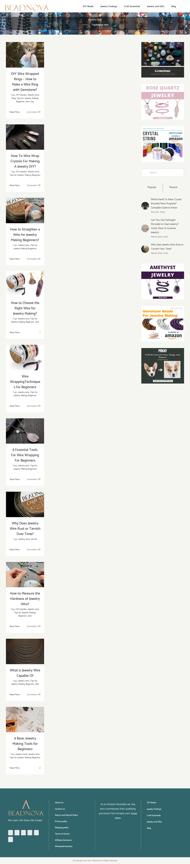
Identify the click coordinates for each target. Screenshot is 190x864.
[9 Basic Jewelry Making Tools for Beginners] (25, 719)
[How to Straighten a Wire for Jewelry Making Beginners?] (25, 210)
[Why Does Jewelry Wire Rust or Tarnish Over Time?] (25, 504)
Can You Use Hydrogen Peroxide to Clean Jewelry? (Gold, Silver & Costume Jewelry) (165, 226)
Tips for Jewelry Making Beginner (25, 175)
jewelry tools (21, 754)
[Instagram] (17, 832)
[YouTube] (36, 832)
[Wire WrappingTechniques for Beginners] (25, 357)
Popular (152, 187)
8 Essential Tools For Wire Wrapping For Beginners (25, 455)
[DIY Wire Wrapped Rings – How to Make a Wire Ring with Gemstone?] (25, 55)
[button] (181, 6)
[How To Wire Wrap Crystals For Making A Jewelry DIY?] (25, 137)
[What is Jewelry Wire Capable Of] (25, 651)
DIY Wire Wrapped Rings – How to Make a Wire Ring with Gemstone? (25, 82)
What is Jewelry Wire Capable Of (25, 673)
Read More (15, 112)
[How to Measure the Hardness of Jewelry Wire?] (25, 574)
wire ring (30, 101)
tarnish (34, 539)
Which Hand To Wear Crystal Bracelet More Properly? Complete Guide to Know (166, 203)
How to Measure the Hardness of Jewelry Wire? (25, 599)
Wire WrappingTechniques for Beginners (25, 382)
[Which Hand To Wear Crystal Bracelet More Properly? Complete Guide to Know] (145, 204)
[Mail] (10, 839)
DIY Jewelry (21, 95)
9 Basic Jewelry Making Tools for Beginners (25, 744)
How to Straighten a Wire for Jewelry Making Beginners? (25, 235)
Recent (173, 187)
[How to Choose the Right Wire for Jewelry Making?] (25, 284)
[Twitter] (29, 832)
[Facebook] (10, 832)
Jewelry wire (33, 95)
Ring (14, 98)
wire (37, 322)
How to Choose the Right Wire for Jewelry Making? (25, 308)
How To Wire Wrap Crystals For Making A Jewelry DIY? (25, 161)
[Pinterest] (23, 832)
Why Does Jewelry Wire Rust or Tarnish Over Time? (25, 529)
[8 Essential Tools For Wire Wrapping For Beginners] (25, 431)
